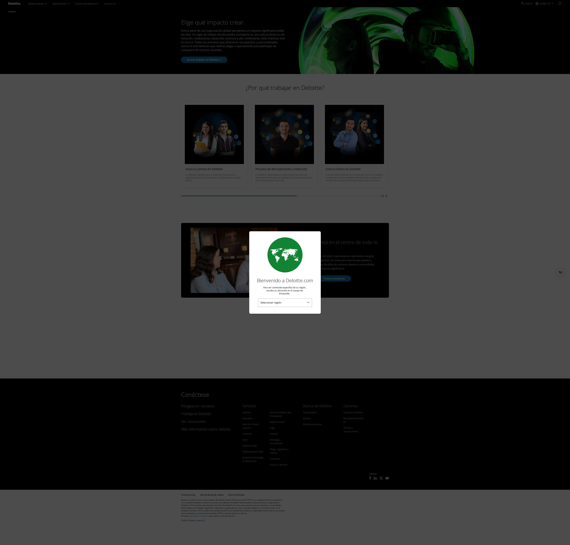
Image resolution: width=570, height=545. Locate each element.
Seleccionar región (271, 302)
